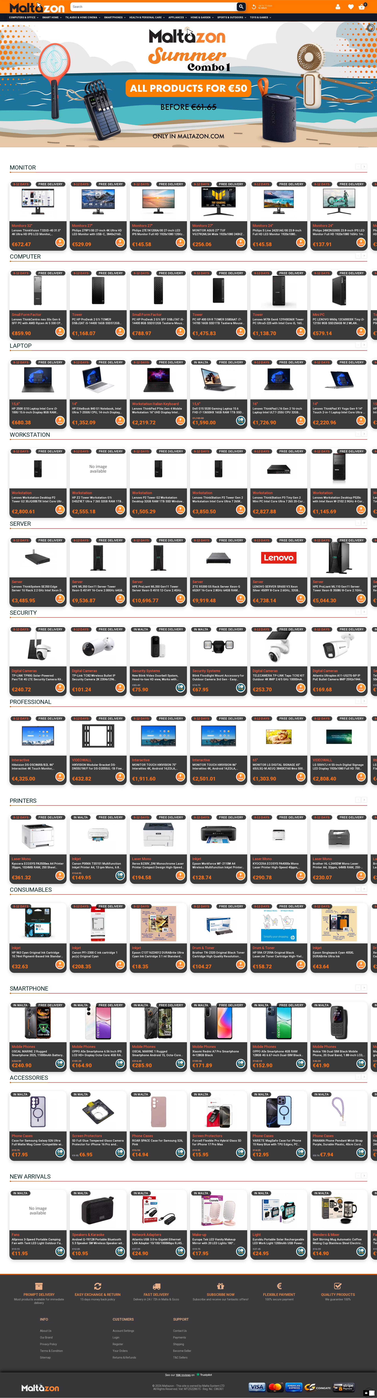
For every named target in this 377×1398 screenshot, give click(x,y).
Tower (77, 315)
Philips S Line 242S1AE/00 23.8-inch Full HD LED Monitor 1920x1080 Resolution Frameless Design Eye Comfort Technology (277, 232)
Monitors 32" (22, 226)
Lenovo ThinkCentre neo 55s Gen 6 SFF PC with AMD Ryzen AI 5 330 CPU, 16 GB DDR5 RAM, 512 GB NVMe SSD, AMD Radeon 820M (37, 321)
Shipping (178, 1344)
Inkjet (76, 859)
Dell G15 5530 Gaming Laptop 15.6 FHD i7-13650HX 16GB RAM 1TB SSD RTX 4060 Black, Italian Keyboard (217, 410)
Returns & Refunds (124, 1357)
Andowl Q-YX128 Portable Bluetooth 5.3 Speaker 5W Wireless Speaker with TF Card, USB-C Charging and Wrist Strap (98, 1241)
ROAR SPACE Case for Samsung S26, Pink (157, 1142)
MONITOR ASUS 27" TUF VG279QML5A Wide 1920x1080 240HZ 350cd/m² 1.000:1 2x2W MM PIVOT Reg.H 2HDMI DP (217, 232)
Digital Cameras (24, 671)
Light (257, 1235)
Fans (15, 1235)
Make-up (199, 1235)
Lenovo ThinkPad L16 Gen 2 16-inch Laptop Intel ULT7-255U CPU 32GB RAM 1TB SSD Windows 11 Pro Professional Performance (277, 410)
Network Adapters (146, 1235)
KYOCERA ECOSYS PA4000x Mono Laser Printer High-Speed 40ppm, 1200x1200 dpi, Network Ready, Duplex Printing (278, 865)
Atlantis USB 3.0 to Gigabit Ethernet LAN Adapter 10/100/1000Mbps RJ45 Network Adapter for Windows (157, 1241)
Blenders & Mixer (326, 1235)
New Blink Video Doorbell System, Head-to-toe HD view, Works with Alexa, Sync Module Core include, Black (155, 677)
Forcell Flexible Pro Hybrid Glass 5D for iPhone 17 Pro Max (216, 1142)
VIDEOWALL (82, 760)
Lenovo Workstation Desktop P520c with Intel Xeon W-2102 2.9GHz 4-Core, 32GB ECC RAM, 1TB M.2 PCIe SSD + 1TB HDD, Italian (339, 499)
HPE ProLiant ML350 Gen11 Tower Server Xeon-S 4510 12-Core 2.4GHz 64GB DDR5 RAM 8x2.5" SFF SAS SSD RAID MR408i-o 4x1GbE (157, 588)
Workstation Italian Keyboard (155, 404)
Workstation (22, 493)
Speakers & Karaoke (88, 1235)
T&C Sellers (180, 1357)
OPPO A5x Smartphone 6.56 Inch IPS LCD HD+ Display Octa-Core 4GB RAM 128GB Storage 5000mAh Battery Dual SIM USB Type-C (98, 1053)
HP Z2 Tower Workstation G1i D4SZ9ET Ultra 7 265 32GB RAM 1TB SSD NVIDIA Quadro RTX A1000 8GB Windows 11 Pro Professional (96, 499)
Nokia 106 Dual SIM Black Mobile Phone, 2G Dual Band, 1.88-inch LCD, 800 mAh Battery (338, 1053)
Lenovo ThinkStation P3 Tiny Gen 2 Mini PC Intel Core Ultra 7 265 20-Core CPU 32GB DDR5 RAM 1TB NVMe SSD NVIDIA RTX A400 (279, 499)
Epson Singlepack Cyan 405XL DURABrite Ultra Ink (333, 954)
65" (255, 760)
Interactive (20, 760)
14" (74, 404)
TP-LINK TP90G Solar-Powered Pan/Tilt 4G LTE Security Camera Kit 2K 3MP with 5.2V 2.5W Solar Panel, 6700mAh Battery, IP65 (36, 677)
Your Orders (120, 1350)
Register (118, 1344)
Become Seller (182, 1350)
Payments (179, 1337)
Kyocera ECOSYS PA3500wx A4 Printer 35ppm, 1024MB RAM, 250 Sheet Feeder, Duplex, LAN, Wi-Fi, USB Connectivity (38, 865)
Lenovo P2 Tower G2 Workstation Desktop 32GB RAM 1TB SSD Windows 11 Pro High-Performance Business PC (158, 499)
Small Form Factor (26, 315)
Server (17, 582)
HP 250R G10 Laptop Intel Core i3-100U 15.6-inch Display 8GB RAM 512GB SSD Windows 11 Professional (37, 410)
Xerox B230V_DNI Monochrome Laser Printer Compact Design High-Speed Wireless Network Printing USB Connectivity (158, 865)
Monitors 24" (263, 226)
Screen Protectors (87, 1136)
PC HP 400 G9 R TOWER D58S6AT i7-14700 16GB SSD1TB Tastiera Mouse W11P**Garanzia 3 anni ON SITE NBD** (217, 321)
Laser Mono (21, 859)
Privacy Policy (48, 1344)
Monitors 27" (82, 226)
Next (364, 167)
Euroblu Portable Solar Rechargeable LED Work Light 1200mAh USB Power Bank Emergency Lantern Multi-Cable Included (279, 1241)
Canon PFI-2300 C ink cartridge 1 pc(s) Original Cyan (94, 954)
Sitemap (45, 1357)
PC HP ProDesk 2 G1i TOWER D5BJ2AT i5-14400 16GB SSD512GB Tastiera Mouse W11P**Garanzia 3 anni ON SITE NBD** (96, 321)
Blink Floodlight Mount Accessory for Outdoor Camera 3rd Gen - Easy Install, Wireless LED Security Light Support (218, 677)
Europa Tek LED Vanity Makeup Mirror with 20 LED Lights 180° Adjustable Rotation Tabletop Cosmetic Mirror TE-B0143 (213, 1241)
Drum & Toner (203, 948)
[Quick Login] (340, 6)
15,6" (16, 404)
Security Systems (146, 671)
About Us (45, 1330)
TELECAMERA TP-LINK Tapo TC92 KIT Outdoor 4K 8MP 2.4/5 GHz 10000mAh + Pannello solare (279, 677)
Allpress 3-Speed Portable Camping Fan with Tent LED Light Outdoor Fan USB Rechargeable (37, 1241)
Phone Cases (22, 1136)
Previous (358, 167)
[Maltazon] (37, 7)
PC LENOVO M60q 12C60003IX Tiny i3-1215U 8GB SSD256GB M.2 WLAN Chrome (338, 321)
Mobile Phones (23, 1047)
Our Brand (46, 1337)
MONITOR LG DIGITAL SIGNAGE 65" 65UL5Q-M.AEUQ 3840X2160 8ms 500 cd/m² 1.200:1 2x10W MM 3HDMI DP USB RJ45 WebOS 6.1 (278, 767)
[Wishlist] (351, 7)
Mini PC (319, 315)
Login (116, 1337)
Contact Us (180, 1330)
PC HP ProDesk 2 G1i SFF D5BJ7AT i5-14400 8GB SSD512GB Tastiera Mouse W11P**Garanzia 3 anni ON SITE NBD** (158, 321)
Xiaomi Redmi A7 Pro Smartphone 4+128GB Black (215, 1053)
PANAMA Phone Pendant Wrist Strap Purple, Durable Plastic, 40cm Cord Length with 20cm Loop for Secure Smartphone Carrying (337, 1142)
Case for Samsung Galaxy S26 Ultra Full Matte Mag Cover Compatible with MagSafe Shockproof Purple (38, 1142)
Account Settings (123, 1330)
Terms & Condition (51, 1350)
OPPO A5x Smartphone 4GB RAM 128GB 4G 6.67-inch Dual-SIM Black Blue (277, 1053)
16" (255, 404)
